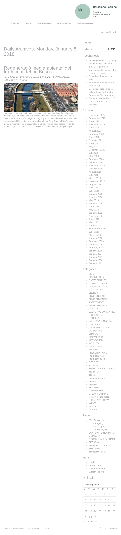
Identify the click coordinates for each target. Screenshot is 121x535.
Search (111, 48)
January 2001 (96, 257)
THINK (92, 375)
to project (93, 384)
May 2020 (94, 156)
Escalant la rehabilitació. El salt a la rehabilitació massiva (102, 101)
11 (100, 499)
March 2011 (95, 222)
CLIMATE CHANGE (98, 283)
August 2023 (95, 131)
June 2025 (94, 121)
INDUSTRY (94, 324)
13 (109, 499)
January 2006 (96, 244)
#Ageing (99, 423)
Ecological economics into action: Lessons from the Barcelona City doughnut (102, 92)
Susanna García (31, 77)
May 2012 (94, 209)
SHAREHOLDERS (98, 445)
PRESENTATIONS (98, 353)
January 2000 (96, 260)
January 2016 (96, 203)
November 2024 (97, 124)
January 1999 (96, 263)
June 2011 (94, 219)
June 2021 (94, 143)
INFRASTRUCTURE (99, 327)
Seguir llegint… (67, 126)
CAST (108, 32)
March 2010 (95, 235)
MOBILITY (94, 343)
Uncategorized (96, 390)
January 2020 (96, 162)
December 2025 (97, 115)
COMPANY (94, 436)
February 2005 (96, 247)
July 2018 (93, 187)
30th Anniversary (85, 23)
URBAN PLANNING (98, 394)
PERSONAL (95, 442)
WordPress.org (96, 471)
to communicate (97, 378)
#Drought (99, 426)
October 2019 (96, 168)
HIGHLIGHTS (10, 80)
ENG (114, 32)
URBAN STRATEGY (99, 400)
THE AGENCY (15, 23)
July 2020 (93, 153)
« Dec (86, 521)
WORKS (28, 23)
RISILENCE (94, 365)
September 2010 (97, 228)
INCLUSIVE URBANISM (100, 321)
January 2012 (96, 213)
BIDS (91, 274)
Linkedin (45, 528)
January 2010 (96, 238)
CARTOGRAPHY (97, 280)
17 (95, 505)
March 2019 (95, 178)
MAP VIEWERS (96, 337)
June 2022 (94, 137)
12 (104, 499)
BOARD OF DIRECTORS (101, 433)
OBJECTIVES (95, 346)
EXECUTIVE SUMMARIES (102, 311)
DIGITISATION (96, 289)
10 (95, 499)
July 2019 (93, 175)
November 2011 (97, 216)
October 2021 (96, 140)
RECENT (93, 362)
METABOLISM (96, 340)
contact (7, 528)
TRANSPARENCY (65, 23)
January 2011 (95, 225)
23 (90, 511)
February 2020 (96, 159)
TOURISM (94, 387)
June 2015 (94, 206)
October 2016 (96, 197)
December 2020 (97, 149)
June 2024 (94, 127)
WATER (92, 406)
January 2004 (96, 254)
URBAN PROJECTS (99, 397)
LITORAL (93, 334)
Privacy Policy (33, 528)
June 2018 (94, 190)
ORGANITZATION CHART (102, 439)
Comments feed (97, 468)
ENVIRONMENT (61, 77)
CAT (102, 32)
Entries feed (95, 465)
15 (86, 505)
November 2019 (97, 165)
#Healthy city (101, 429)
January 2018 (96, 194)
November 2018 (97, 181)
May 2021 (94, 146)
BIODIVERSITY (96, 277)
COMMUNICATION (44, 23)
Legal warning (18, 528)
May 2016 (94, 200)
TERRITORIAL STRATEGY (102, 368)
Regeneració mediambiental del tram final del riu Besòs (37, 69)
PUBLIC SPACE (96, 356)
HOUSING (94, 318)
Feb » (94, 521)
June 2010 (94, 232)
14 (114, 499)
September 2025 (97, 118)
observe (93, 349)
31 (95, 517)
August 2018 (95, 184)
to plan (92, 381)
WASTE (92, 403)
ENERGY (93, 293)
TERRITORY (95, 371)
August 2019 (95, 172)
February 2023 (96, 134)
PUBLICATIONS (97, 359)
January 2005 (96, 250)
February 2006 (96, 241)
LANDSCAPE (95, 330)
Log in (92, 462)
